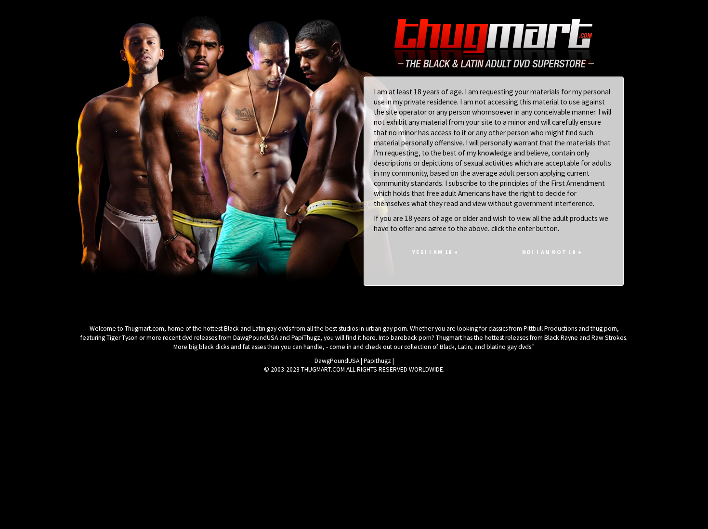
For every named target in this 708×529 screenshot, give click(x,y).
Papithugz (377, 361)
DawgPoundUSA (337, 361)
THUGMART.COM (323, 369)
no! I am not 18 (552, 252)
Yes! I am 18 (435, 252)
